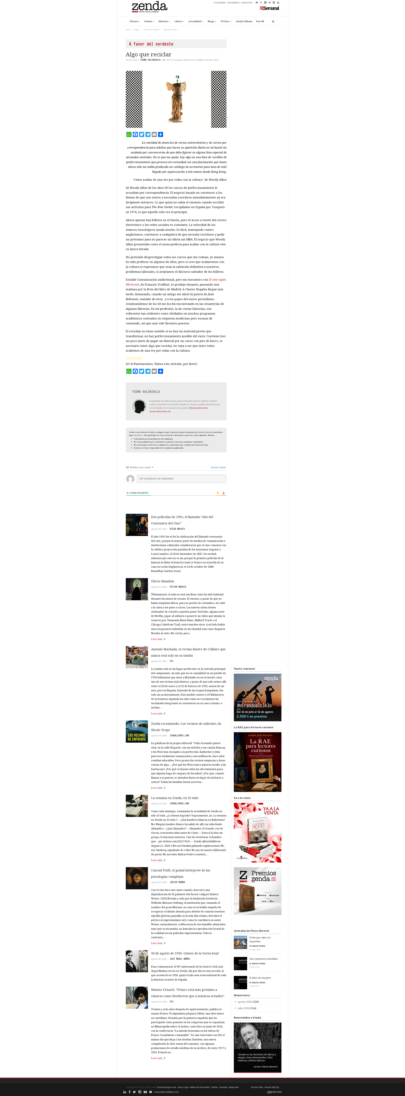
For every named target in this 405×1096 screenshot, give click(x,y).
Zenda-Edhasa (244, 21)
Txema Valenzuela (150, 59)
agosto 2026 (245, 1002)
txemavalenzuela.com (160, 411)
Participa (223, 1087)
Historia (163, 21)
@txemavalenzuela (198, 407)
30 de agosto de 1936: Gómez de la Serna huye (185, 953)
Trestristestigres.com (166, 1087)
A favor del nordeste (151, 29)
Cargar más (176, 1070)
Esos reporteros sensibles (263, 958)
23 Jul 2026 (254, 986)
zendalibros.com (179, 735)
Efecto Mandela (162, 581)
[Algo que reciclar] (176, 99)
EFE (172, 661)
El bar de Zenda (257, 946)
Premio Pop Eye (272, 1087)
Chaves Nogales (174, 59)
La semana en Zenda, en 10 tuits (175, 798)
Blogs (211, 21)
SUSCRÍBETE (233, 3)
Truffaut (200, 59)
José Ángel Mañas (180, 958)
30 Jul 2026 (254, 967)
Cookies (214, 1087)
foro (141, 435)
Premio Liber (257, 1087)
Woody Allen (212, 59)
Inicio (128, 29)
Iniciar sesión (218, 467)
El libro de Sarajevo (260, 977)
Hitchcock (189, 59)
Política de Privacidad (199, 1087)
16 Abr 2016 (131, 59)
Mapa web (234, 1087)
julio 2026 (243, 1008)
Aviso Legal (183, 1087)
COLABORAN (219, 3)
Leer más (156, 639)
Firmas (134, 21)
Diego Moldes (177, 528)
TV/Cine (225, 21)
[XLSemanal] (269, 8)
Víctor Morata (178, 586)
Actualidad (194, 21)
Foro (258, 21)
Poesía (148, 21)
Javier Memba (177, 882)
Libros (178, 21)
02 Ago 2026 (255, 949)
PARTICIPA (246, 3)
